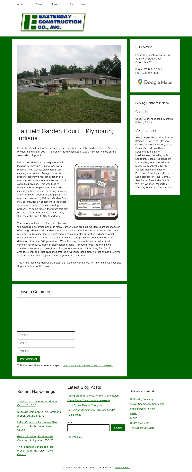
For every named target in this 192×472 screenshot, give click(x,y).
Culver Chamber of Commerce (147, 404)
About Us (21, 4)
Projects (56, 4)
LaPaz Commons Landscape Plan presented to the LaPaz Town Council (37, 426)
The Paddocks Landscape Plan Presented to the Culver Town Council (35, 450)
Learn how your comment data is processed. (88, 365)
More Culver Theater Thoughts (84, 405)
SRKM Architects (139, 423)
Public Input (74, 414)
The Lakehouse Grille (142, 427)
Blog (72, 4)
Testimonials (74, 437)
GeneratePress (122, 467)
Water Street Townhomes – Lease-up (88, 400)
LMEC (133, 413)
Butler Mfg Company (141, 399)
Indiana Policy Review (142, 408)
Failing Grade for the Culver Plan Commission (93, 395)
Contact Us (41, 4)
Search (71, 422)
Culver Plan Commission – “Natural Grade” (91, 410)
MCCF (133, 418)
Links (82, 4)
